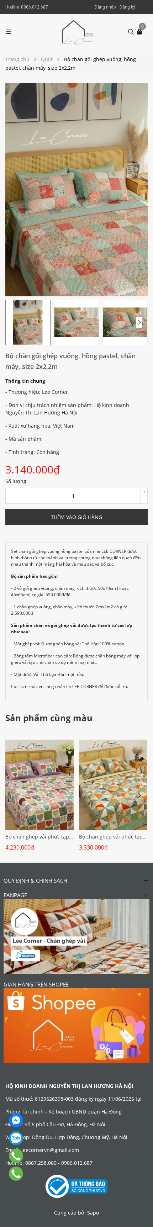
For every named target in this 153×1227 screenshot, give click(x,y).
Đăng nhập (105, 7)
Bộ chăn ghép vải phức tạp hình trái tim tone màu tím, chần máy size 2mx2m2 (39, 836)
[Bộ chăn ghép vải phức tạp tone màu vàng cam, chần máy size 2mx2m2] (113, 785)
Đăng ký (127, 7)
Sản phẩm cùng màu (49, 718)
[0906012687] (16, 1174)
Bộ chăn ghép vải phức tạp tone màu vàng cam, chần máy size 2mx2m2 (113, 836)
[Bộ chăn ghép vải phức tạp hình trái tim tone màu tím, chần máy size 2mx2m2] (39, 785)
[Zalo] (16, 1138)
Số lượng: (16, 481)
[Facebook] (16, 1120)
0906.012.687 (34, 7)
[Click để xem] (76, 189)
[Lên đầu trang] (140, 1214)
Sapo (93, 1212)
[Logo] (77, 32)
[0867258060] (16, 1156)
